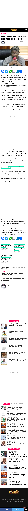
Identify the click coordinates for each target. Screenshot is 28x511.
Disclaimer (20, 501)
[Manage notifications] (24, 508)
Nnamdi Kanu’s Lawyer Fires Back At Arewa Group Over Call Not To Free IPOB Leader (6, 257)
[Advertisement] (14, 14)
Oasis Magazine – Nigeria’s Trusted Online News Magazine (14, 499)
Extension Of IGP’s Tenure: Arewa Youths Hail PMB (6, 245)
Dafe (8, 42)
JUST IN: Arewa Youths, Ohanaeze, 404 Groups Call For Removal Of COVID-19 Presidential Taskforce (19, 247)
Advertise (15, 501)
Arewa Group (14, 267)
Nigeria (23, 267)
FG (19, 267)
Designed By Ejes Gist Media (14, 503)
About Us (9, 501)
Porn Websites (5, 268)
